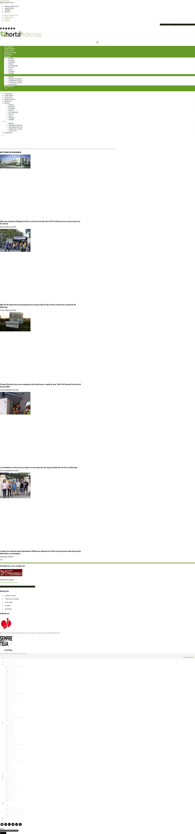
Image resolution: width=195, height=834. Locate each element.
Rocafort (11, 715)
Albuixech (12, 671)
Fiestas (10, 64)
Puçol (10, 710)
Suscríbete (8, 10)
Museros (11, 705)
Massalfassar (13, 696)
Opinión (11, 77)
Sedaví (11, 764)
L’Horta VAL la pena (16, 813)
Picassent (12, 759)
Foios (10, 688)
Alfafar (11, 735)
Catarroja (12, 742)
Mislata (11, 752)
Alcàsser (11, 730)
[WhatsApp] (14, 28)
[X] (11, 28)
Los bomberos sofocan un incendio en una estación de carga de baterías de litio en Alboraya (38, 467)
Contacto (7, 12)
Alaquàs (11, 725)
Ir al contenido (4, 1)
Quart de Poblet (14, 761)
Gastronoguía (13, 66)
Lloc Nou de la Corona (17, 744)
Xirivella (11, 771)
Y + (5, 75)
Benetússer (12, 739)
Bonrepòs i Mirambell (16, 678)
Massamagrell (13, 698)
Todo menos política (15, 81)
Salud (10, 69)
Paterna (11, 708)
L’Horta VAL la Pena (15, 82)
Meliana (11, 700)
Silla (10, 766)
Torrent (11, 769)
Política (11, 67)
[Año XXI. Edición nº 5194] (11, 6)
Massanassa (13, 749)
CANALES (8, 779)
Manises (11, 747)
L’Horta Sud (8, 51)
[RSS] (6, 28)
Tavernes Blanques (15, 717)
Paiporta (11, 754)
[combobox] (9, 831)
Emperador (12, 686)
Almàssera (12, 676)
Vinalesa (11, 720)
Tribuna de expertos (15, 79)
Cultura (11, 58)
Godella (11, 691)
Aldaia (10, 732)
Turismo (11, 73)
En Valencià (8, 86)
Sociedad (11, 71)
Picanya (11, 757)
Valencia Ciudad (10, 53)
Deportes (11, 60)
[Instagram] (3, 28)
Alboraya (11, 669)
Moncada (11, 703)
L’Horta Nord (9, 49)
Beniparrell (12, 737)
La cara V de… (12, 84)
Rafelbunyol (13, 713)
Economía (11, 62)
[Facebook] (1, 28)
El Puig (11, 683)
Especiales (8, 55)
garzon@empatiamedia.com (9, 582)
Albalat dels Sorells (16, 666)
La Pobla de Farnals (16, 693)
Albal (10, 727)
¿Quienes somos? (9, 8)
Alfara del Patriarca (16, 674)
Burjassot (12, 681)
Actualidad (8, 47)
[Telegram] (9, 28)
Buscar (6, 88)
